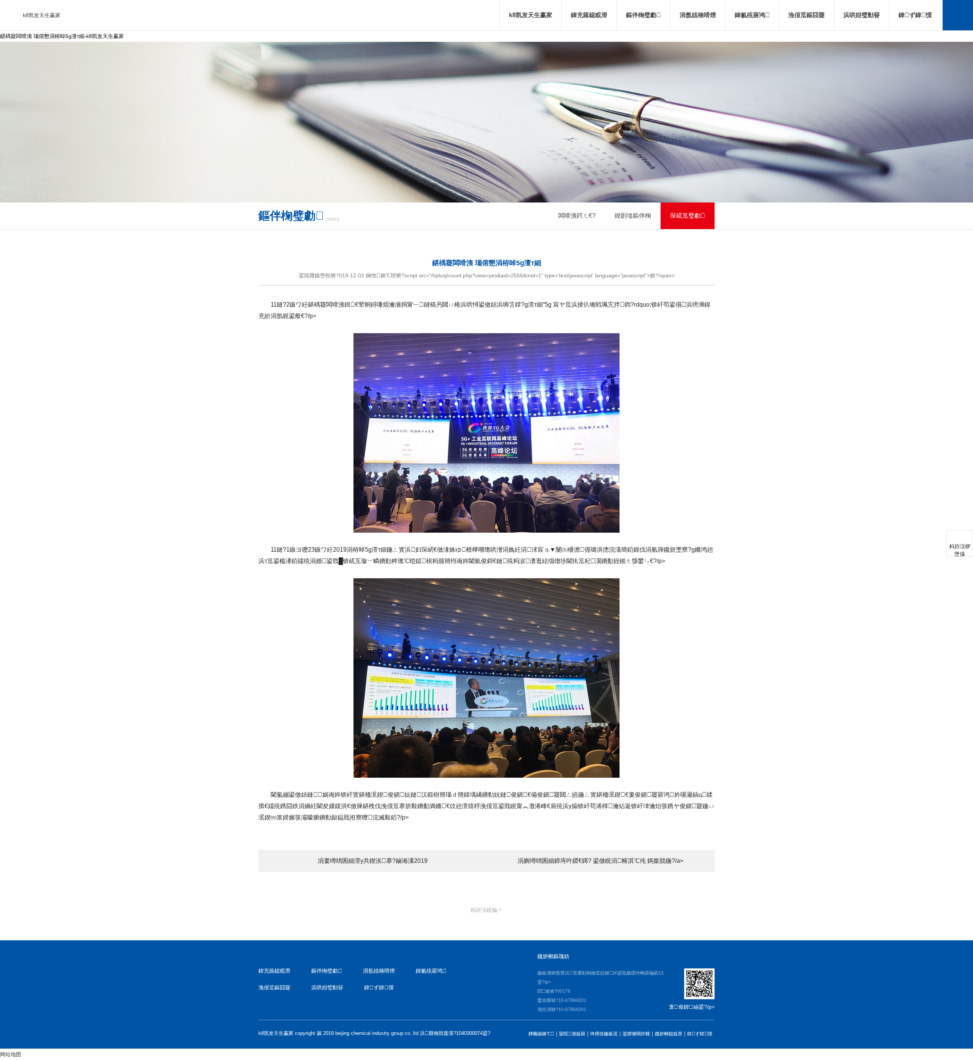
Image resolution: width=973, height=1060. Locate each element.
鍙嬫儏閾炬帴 (636, 1034)
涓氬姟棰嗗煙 (698, 15)
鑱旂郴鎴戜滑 (668, 1034)
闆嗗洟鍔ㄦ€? (577, 215)
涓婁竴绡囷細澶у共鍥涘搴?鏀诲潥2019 (373, 860)
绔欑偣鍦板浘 (604, 1034)
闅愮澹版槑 (572, 1034)
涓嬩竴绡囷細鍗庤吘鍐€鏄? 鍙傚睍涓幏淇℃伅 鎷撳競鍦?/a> (600, 860)
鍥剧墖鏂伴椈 (633, 215)
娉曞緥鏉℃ (541, 1034)
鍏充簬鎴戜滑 (589, 15)
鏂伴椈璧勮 (643, 15)
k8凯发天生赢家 (41, 15)
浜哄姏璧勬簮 (861, 15)
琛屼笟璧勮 (687, 215)
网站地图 (10, 1054)
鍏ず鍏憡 (915, 15)
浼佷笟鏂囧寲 (806, 15)
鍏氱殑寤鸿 (752, 15)
